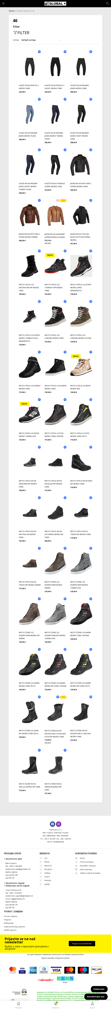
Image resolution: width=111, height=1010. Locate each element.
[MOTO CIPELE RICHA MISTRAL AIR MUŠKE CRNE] (30, 512)
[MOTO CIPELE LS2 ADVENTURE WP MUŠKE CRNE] (30, 266)
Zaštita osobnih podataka (90, 873)
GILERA (47, 884)
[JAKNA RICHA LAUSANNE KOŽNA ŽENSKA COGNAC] (55, 215)
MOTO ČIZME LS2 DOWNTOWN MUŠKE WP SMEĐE (29, 635)
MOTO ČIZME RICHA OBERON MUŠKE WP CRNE (53, 787)
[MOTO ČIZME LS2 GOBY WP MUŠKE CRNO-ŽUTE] (30, 712)
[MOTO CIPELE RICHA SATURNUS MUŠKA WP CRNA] (55, 512)
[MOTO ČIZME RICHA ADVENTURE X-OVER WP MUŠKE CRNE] (81, 712)
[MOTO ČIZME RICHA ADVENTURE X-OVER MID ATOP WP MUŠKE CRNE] (55, 712)
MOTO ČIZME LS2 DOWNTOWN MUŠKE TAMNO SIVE (79, 585)
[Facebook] (52, 824)
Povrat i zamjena (10, 916)
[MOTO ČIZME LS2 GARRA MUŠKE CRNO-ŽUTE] (30, 664)
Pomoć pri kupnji (86, 862)
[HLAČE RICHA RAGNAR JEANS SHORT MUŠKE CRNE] (81, 114)
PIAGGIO (47, 880)
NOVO (82, 858)
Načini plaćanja (86, 869)
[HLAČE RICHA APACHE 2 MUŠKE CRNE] (30, 66)
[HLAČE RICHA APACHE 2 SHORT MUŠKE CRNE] (55, 66)
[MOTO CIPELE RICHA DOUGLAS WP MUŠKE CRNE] (55, 462)
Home (11, 11)
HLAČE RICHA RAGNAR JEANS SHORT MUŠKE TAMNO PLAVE (28, 186)
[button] (55, 1005)
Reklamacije (9, 923)
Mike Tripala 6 (10, 863)
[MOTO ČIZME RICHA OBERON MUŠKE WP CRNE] (55, 765)
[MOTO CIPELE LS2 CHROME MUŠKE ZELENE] (81, 316)
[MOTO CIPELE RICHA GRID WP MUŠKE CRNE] (81, 462)
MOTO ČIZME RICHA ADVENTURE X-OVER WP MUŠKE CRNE (80, 733)
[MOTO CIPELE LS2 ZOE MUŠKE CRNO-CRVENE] (55, 414)
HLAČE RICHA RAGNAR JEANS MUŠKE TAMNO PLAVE (54, 136)
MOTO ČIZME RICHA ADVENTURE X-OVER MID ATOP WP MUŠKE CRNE (55, 734)
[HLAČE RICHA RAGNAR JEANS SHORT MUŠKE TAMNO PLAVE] (30, 165)
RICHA (46, 862)
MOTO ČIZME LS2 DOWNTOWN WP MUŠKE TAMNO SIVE (55, 635)
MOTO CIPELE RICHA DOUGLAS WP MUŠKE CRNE (53, 484)
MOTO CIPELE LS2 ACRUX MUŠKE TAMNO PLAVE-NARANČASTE (29, 338)
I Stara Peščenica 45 (13, 890)
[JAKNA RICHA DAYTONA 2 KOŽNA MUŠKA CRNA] (81, 165)
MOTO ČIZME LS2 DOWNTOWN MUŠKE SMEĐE (53, 585)
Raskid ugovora (10, 930)
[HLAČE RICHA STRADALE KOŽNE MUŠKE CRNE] (55, 165)
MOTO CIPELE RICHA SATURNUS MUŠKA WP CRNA (54, 534)
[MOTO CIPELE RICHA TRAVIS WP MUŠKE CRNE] (81, 512)
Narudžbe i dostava (88, 866)
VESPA (47, 877)
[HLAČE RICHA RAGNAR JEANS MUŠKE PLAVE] (30, 114)
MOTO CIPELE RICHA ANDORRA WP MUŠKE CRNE (28, 484)
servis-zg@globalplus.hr (15, 899)
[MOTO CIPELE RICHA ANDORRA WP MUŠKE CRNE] (30, 462)
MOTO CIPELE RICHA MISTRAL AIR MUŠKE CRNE (27, 534)
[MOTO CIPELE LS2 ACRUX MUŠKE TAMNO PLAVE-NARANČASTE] (30, 316)
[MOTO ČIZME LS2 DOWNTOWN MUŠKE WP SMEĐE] (30, 614)
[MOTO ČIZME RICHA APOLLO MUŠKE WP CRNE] (30, 765)
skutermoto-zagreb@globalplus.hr (19, 896)
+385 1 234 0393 (15, 893)
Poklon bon (99, 989)
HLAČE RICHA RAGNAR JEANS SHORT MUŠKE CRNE (79, 136)
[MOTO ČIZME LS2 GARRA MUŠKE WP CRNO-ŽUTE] (81, 664)
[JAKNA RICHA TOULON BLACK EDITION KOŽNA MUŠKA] (81, 215)
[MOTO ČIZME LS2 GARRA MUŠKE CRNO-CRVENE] (81, 614)
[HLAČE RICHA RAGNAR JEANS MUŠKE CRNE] (81, 66)
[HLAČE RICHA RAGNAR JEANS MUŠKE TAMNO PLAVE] (55, 114)
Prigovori (7, 920)
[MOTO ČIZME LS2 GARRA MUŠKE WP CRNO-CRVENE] (55, 664)
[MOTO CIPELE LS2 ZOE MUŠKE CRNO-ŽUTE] (81, 414)
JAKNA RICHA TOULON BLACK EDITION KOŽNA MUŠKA (80, 237)
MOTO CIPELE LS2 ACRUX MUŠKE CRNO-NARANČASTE (80, 287)
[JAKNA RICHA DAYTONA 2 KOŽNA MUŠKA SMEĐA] (30, 215)
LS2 (45, 858)
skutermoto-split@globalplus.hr (18, 869)
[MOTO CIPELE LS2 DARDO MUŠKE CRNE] (30, 367)
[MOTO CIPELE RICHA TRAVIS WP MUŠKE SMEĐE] (30, 563)
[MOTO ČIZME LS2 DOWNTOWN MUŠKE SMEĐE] (55, 563)
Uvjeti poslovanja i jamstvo (14, 927)
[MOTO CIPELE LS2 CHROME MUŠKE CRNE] (55, 316)
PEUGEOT (48, 869)
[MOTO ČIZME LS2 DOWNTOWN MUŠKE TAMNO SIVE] (81, 563)
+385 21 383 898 (49, 839)
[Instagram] (58, 824)
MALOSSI (48, 866)
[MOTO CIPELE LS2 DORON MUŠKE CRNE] (55, 367)
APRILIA (47, 873)
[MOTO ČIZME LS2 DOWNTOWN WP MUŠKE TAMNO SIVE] (55, 614)
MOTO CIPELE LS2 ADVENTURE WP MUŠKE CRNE (29, 287)
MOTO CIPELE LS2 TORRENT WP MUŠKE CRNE (54, 287)
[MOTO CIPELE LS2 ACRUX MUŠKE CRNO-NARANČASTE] (81, 266)
